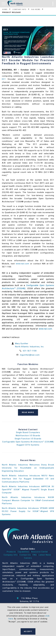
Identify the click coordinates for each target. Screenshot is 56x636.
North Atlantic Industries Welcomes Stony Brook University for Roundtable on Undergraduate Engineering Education (28, 468)
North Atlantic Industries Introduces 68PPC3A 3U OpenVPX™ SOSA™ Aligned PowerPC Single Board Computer (28, 489)
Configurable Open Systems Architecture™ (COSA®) (28, 442)
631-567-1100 (30, 351)
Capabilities (23, 552)
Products (11, 552)
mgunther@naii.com (30, 355)
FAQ (35, 555)
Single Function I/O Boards (28, 438)
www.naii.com (22, 263)
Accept (28, 631)
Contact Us (25, 555)
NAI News (35, 9)
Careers (28, 558)
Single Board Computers (28, 432)
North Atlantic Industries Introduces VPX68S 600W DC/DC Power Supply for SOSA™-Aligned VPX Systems (28, 511)
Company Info (19, 9)
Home (4, 9)
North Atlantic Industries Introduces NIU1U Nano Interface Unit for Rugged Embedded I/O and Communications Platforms (28, 478)
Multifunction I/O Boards (28, 435)
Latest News (45, 555)
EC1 (4, 79)
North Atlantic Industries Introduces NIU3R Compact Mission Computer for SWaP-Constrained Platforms (28, 500)
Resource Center (39, 552)
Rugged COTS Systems (28, 445)
